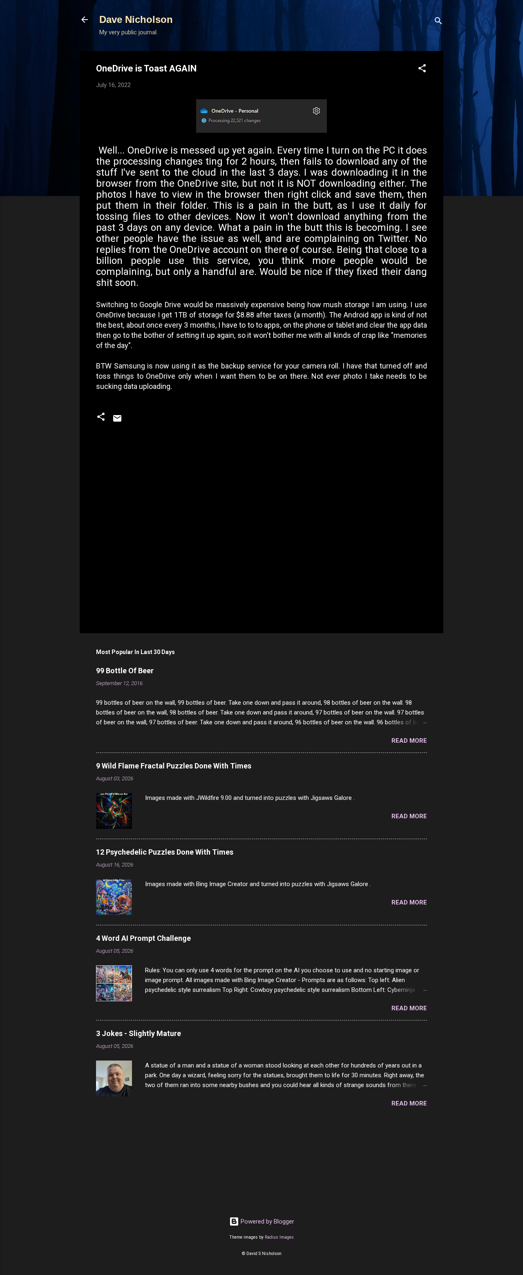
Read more (409, 740)
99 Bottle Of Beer (125, 670)
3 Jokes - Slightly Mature (138, 1033)
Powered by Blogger (266, 1221)
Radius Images (279, 1237)
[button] (422, 69)
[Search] (438, 22)
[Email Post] (117, 421)
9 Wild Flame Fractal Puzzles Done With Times (173, 765)
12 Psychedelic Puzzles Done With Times (164, 852)
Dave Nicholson (136, 19)
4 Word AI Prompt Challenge (143, 938)
